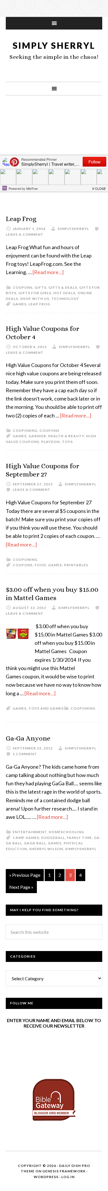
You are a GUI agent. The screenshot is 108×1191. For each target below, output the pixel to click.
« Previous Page (24, 875)
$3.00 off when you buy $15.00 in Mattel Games (52, 593)
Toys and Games (46, 708)
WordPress (46, 1177)
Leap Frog (21, 219)
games (19, 304)
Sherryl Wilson (46, 849)
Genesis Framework (64, 1171)
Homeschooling (66, 832)
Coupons (23, 287)
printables (76, 565)
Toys (67, 442)
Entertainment (30, 832)
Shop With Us (34, 298)
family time (79, 837)
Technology (65, 298)
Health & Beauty (66, 436)
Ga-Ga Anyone (28, 738)
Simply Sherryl (54, 45)
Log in (68, 1177)
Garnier (37, 436)
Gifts (40, 287)
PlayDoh (50, 442)
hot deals (64, 293)
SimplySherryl (80, 849)
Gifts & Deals (62, 287)
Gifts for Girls (34, 293)
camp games (26, 837)
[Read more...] (48, 272)
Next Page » (21, 887)
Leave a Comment (24, 234)
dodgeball (53, 837)
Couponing (25, 430)
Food (40, 565)
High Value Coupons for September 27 (42, 470)
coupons (23, 565)
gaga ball (35, 843)
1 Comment (25, 754)
